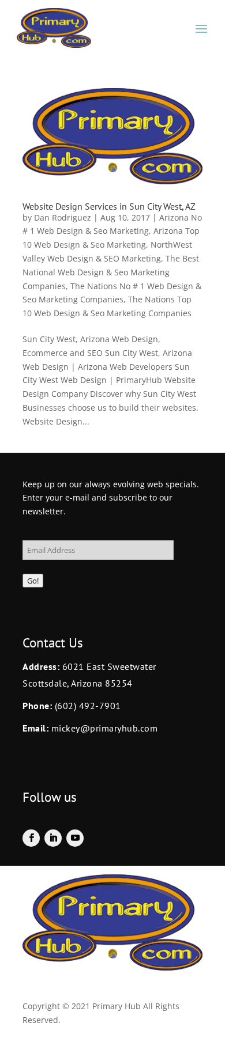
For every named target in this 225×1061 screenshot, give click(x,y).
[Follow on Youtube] (75, 838)
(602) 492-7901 (88, 705)
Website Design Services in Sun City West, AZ (109, 206)
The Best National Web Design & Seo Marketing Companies (110, 272)
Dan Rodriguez (62, 217)
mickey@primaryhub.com (103, 728)
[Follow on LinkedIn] (53, 838)
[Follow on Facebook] (31, 838)
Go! (33, 580)
